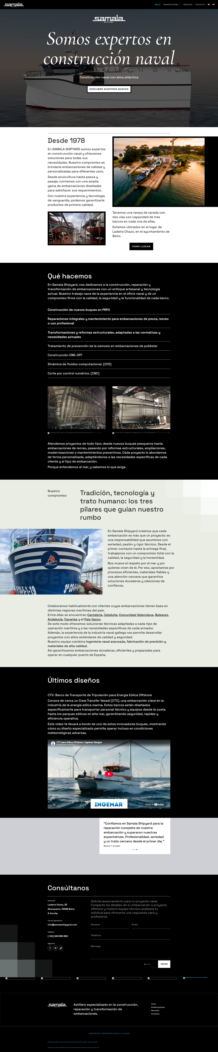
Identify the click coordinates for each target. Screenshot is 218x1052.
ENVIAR (164, 964)
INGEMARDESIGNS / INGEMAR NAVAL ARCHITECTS (105, 1033)
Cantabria (94, 615)
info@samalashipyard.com (62, 924)
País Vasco (92, 619)
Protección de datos (81, 1042)
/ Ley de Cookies (93, 1042)
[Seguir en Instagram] (55, 948)
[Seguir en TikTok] (61, 948)
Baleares (161, 615)
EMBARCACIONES (170, 5)
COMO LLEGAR (141, 246)
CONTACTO (200, 5)
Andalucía (55, 619)
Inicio (153, 1004)
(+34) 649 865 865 (58, 936)
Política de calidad (53, 1042)
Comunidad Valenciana (136, 615)
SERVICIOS (187, 5)
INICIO (157, 5)
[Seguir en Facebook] (50, 948)
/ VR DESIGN (125, 1033)
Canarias (70, 619)
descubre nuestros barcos (109, 89)
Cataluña (110, 615)
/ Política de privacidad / (67, 1042)
